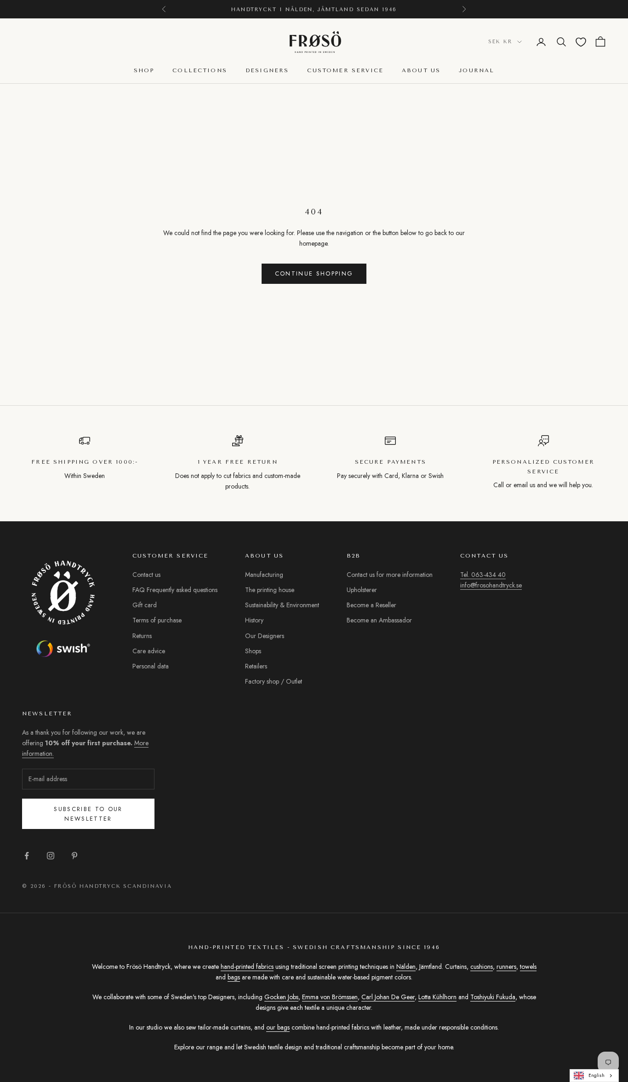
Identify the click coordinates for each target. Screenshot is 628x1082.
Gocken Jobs (281, 996)
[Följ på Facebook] (26, 855)
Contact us (146, 574)
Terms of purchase (157, 620)
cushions (481, 966)
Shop (144, 70)
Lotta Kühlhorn (437, 996)
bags (234, 977)
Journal (476, 70)
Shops (253, 651)
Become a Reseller (371, 605)
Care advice (148, 651)
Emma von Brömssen (330, 996)
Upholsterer (362, 589)
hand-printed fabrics (247, 966)
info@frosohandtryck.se (491, 585)
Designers (267, 70)
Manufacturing (264, 574)
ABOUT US (421, 70)
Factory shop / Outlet (273, 681)
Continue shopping (314, 273)
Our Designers (264, 635)
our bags (278, 1027)
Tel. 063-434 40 (483, 574)
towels (528, 966)
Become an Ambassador (379, 620)
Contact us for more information (390, 574)
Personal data (150, 666)
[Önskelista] (581, 42)
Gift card (144, 605)
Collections (199, 70)
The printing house (269, 589)
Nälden (406, 966)
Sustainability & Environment (282, 605)
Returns (142, 635)
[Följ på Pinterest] (74, 855)
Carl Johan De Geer (388, 996)
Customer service (345, 70)
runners (506, 966)
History (254, 620)
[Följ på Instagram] (50, 855)
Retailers (256, 666)
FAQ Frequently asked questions (174, 589)
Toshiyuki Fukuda (492, 996)
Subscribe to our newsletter (88, 814)
